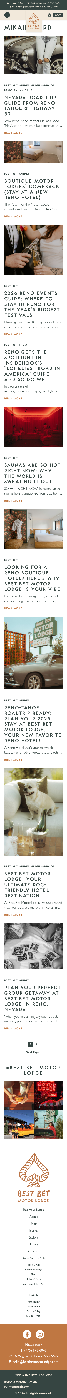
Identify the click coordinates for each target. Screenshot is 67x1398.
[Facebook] (27, 1334)
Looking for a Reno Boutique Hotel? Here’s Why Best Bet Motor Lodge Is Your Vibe (32, 578)
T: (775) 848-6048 (33, 1351)
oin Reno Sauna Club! (44, 6)
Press (23, 345)
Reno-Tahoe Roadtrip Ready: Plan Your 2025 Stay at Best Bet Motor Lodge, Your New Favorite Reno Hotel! (33, 724)
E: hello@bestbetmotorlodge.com (33, 1362)
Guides (24, 85)
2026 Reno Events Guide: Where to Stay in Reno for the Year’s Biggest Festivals (32, 304)
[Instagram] (40, 1334)
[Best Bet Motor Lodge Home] (33, 21)
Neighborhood (43, 85)
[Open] (19, 1095)
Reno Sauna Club (18, 90)
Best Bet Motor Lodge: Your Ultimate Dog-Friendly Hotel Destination (27, 884)
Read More (13, 132)
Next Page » (33, 1053)
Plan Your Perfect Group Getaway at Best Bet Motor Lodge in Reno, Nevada (32, 998)
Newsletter (33, 1345)
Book (58, 15)
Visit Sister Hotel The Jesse (33, 1374)
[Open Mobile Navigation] (7, 15)
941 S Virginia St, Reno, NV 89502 (33, 1356)
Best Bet (11, 85)
